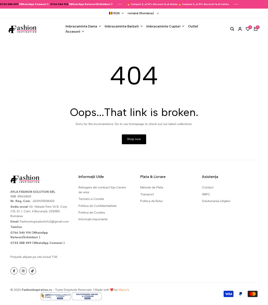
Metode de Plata (151, 187)
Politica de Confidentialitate (98, 206)
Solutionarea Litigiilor (216, 201)
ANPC (206, 194)
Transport (147, 194)
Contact (207, 187)
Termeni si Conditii (91, 199)
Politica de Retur (151, 201)
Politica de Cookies (92, 212)
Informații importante (93, 219)
